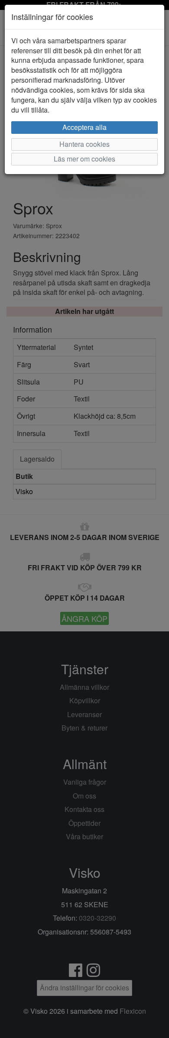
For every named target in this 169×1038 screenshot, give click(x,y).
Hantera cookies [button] (84, 144)
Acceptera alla (84, 127)
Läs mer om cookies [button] (84, 159)
